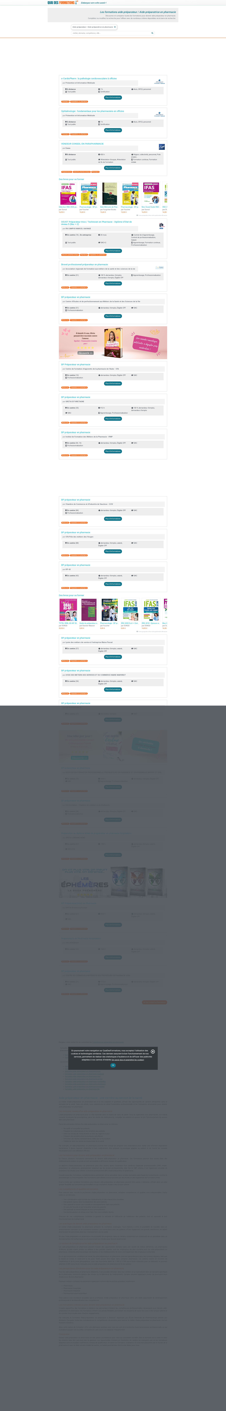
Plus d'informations (113, 98)
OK (113, 1065)
